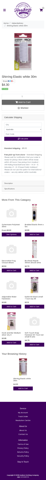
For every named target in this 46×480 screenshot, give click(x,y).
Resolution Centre (23, 420)
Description (8, 183)
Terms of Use (23, 444)
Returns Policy (23, 452)
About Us (23, 430)
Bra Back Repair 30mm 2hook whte (33, 262)
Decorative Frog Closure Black (9, 262)
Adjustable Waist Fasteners (9, 298)
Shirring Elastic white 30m (22, 379)
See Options (11, 234)
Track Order (23, 416)
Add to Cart (24, 102)
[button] (23, 108)
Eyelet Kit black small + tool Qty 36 (34, 298)
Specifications (9, 189)
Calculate (24, 139)
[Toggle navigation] (4, 10)
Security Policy (23, 456)
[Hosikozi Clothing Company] (23, 10)
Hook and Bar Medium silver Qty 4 (11, 334)
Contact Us (23, 434)
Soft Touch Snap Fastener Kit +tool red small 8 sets (34, 335)
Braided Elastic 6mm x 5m (34, 225)
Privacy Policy (23, 448)
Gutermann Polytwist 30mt (11, 225)
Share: (5, 81)
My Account (23, 412)
